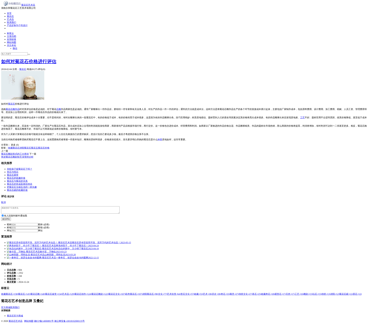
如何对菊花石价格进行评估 (28, 61)
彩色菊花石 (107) (133, 294)
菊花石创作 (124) (82, 294)
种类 (160, 139)
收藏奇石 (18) (268, 294)
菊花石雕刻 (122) (99, 294)
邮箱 (9, 227)
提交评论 (6, 219)
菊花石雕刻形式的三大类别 (15, 154)
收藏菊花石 (14, 148)
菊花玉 (34, 148)
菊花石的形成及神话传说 (19, 184)
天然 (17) (290, 294)
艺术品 (10, 19)
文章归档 (11, 36)
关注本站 (11, 45)
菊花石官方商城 (15, 316)
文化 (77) (162, 294)
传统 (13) (325, 294)
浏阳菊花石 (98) (150, 294)
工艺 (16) (299, 294)
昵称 (9, 224)
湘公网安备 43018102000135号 (69, 321)
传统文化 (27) (245, 294)
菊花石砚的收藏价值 (17, 190)
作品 (17, 109)
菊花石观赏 (12, 175)
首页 (9, 13)
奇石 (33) (225, 294)
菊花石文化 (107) (116, 294)
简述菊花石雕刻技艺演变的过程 (17, 157)
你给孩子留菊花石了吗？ (19, 169)
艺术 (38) (207, 294)
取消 (3, 202)
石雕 (58, 109)
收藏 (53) (198, 294)
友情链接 (11, 39)
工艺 (302, 117)
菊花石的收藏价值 (16, 178)
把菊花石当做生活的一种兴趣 (22, 187)
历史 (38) (216, 294)
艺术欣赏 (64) (174, 294)
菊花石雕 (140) (37, 294)
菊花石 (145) (24, 294)
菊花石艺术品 (28, 5)
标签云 (10, 33)
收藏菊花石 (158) (9, 294)
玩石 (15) (317, 294)
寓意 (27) (234, 294)
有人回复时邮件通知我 (15, 215)
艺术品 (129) (68, 294)
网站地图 (11, 42)
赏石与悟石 (12, 172)
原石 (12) (357, 294)
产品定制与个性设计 (17, 25)
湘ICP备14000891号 (44, 321)
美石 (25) (256, 294)
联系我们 (11, 22)
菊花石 (10, 16)
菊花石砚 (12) (346, 294)
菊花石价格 (43, 148)
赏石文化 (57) (187, 294)
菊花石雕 (10, 109)
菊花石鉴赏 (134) (53, 294)
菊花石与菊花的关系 (17, 181)
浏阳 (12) (334, 294)
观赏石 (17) (280, 294)
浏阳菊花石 (25, 148)
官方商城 (5, 307)
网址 (9, 230)
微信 (15, 48)
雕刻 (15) (308, 294)
